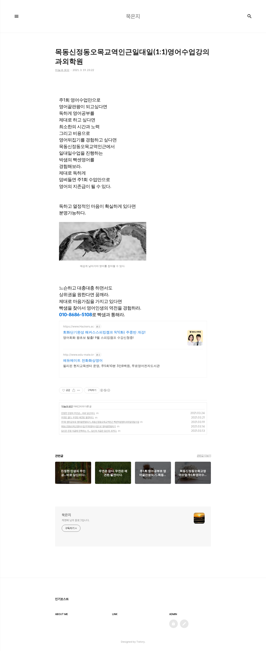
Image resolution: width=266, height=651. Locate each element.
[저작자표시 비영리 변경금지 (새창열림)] (105, 390)
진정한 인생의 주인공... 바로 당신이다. (78, 413)
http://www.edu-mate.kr (78, 354)
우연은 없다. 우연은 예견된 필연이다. (77, 417)
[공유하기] (73, 390)
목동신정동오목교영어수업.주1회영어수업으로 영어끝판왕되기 (88, 426)
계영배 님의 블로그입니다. (76, 520)
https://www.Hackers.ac (78, 326)
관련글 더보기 (204, 455)
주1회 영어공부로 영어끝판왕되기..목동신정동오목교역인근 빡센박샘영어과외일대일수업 (100, 422)
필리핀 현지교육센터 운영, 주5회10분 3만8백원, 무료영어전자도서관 (111, 366)
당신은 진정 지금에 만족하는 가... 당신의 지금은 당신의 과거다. (89, 431)
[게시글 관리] (78, 390)
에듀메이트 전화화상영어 (83, 360)
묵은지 (66, 515)
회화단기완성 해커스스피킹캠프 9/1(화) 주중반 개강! (104, 332)
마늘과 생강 (67, 406)
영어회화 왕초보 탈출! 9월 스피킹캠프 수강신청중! (98, 338)
